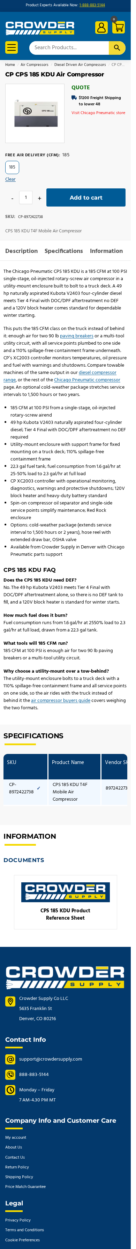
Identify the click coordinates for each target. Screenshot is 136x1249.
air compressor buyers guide (60, 701)
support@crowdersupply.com (50, 1059)
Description (21, 251)
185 (12, 167)
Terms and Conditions (24, 1230)
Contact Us (15, 1157)
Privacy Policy (18, 1220)
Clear (10, 179)
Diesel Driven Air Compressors (80, 65)
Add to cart (86, 197)
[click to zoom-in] (35, 113)
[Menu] (11, 47)
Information (106, 251)
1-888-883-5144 (92, 5)
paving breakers (76, 336)
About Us (13, 1147)
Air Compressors (34, 65)
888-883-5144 (34, 1075)
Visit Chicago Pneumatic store (98, 113)
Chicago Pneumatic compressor (87, 380)
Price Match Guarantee (25, 1186)
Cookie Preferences (22, 1240)
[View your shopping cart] (117, 28)
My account (15, 1137)
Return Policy (17, 1167)
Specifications (64, 251)
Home (10, 65)
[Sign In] (101, 27)
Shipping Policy (19, 1177)
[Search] (117, 48)
